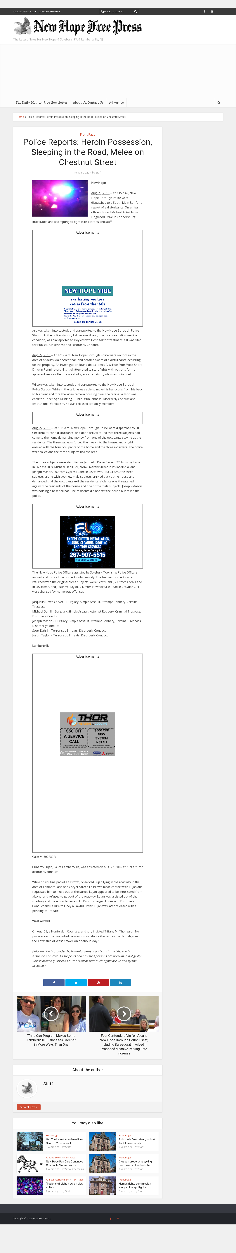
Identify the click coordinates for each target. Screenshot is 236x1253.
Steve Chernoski (74, 1169)
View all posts (28, 1107)
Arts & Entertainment (57, 1179)
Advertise (116, 102)
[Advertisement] (118, 70)
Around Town (53, 1157)
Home (20, 116)
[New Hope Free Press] (77, 26)
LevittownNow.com (49, 11)
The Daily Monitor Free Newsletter (41, 102)
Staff (98, 172)
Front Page (87, 134)
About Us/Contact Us (88, 102)
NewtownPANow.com (25, 11)
